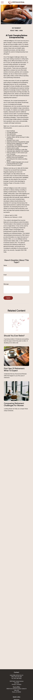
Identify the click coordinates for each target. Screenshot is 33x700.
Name (5, 265)
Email (5, 274)
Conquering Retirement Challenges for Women (14, 404)
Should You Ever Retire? (14, 336)
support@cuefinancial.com (16, 675)
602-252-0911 (18, 676)
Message (6, 284)
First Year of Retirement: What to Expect (14, 369)
